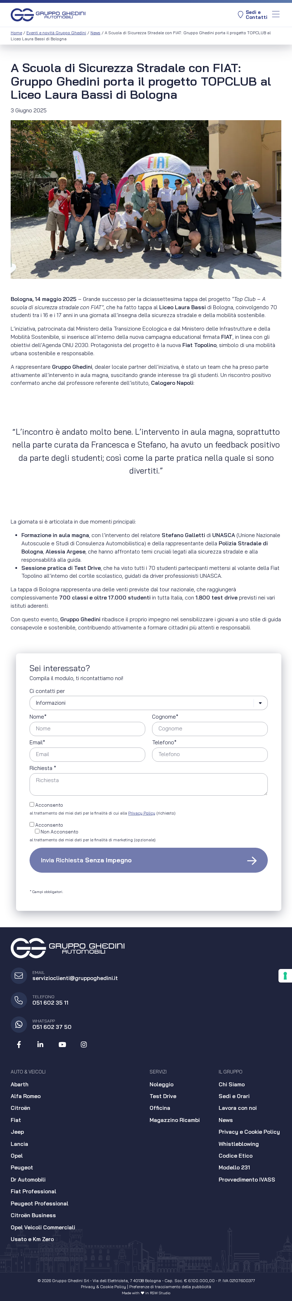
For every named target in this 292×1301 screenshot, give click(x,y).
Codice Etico (235, 1155)
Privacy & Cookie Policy (103, 1286)
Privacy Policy (141, 813)
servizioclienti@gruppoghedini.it (75, 978)
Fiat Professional (33, 1191)
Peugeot (22, 1167)
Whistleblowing (239, 1144)
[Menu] (275, 14)
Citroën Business (33, 1215)
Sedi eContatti (256, 15)
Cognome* (165, 717)
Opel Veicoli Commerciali (43, 1227)
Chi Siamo (232, 1084)
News (95, 32)
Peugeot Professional (39, 1203)
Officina (160, 1107)
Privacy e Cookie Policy (249, 1131)
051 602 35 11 (50, 1002)
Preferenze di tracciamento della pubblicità (170, 1286)
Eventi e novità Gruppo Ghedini (56, 32)
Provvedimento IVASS (247, 1179)
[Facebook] (19, 1045)
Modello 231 (234, 1167)
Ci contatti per (47, 691)
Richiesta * (43, 768)
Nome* (38, 717)
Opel (17, 1155)
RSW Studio (160, 1293)
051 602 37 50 (52, 1027)
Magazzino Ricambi (175, 1120)
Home (16, 32)
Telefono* (164, 743)
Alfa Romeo (26, 1096)
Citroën (20, 1107)
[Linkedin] (40, 1045)
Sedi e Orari (234, 1096)
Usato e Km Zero (32, 1239)
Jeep (17, 1131)
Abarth (19, 1084)
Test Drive (163, 1096)
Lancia (19, 1144)
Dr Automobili (28, 1179)
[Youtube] (62, 1045)
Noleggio (161, 1084)
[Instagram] (83, 1045)
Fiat (16, 1120)
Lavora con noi (238, 1107)
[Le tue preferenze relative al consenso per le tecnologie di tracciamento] (285, 976)
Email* (37, 743)
